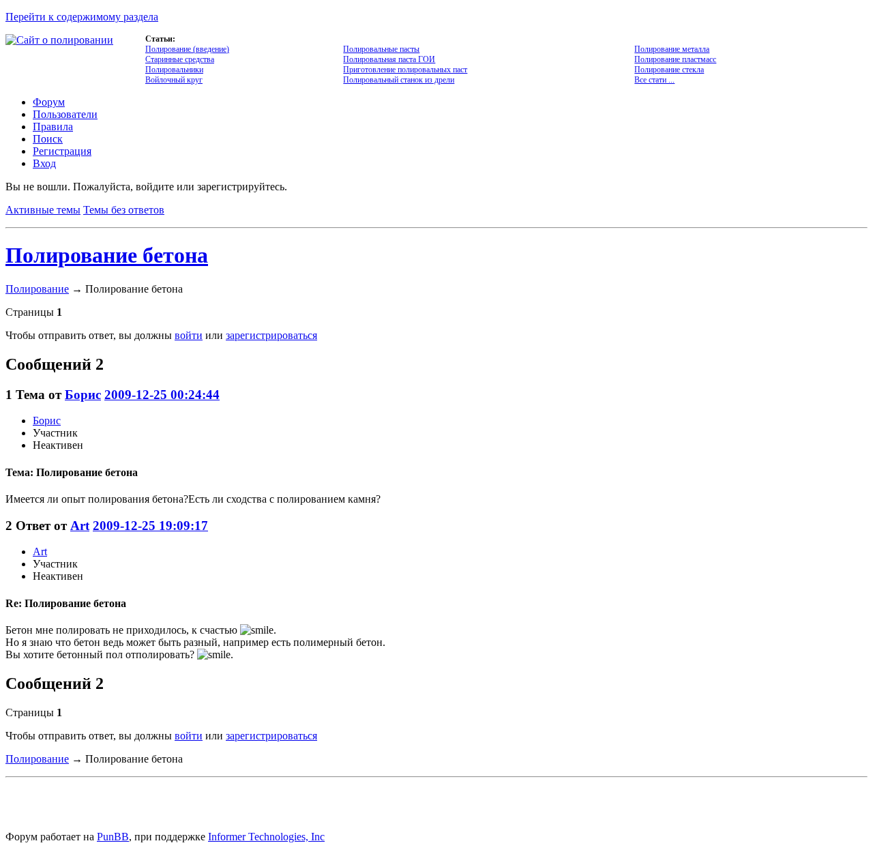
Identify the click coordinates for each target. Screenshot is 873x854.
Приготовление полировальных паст (405, 69)
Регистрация (62, 151)
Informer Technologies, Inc (266, 836)
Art (79, 525)
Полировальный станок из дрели (398, 80)
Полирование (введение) (187, 49)
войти (189, 335)
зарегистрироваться (271, 335)
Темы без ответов (123, 210)
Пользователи (65, 114)
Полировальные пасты (381, 49)
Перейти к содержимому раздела (81, 17)
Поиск (48, 139)
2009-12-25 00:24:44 (162, 394)
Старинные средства (179, 59)
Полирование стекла (669, 69)
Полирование (37, 289)
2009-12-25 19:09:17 (150, 525)
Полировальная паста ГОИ (389, 59)
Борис (83, 394)
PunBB (113, 836)
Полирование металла (671, 49)
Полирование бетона (106, 255)
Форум (49, 102)
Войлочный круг (174, 80)
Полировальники (174, 69)
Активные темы (42, 210)
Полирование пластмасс (675, 59)
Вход (44, 163)
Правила (53, 126)
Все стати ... (654, 80)
